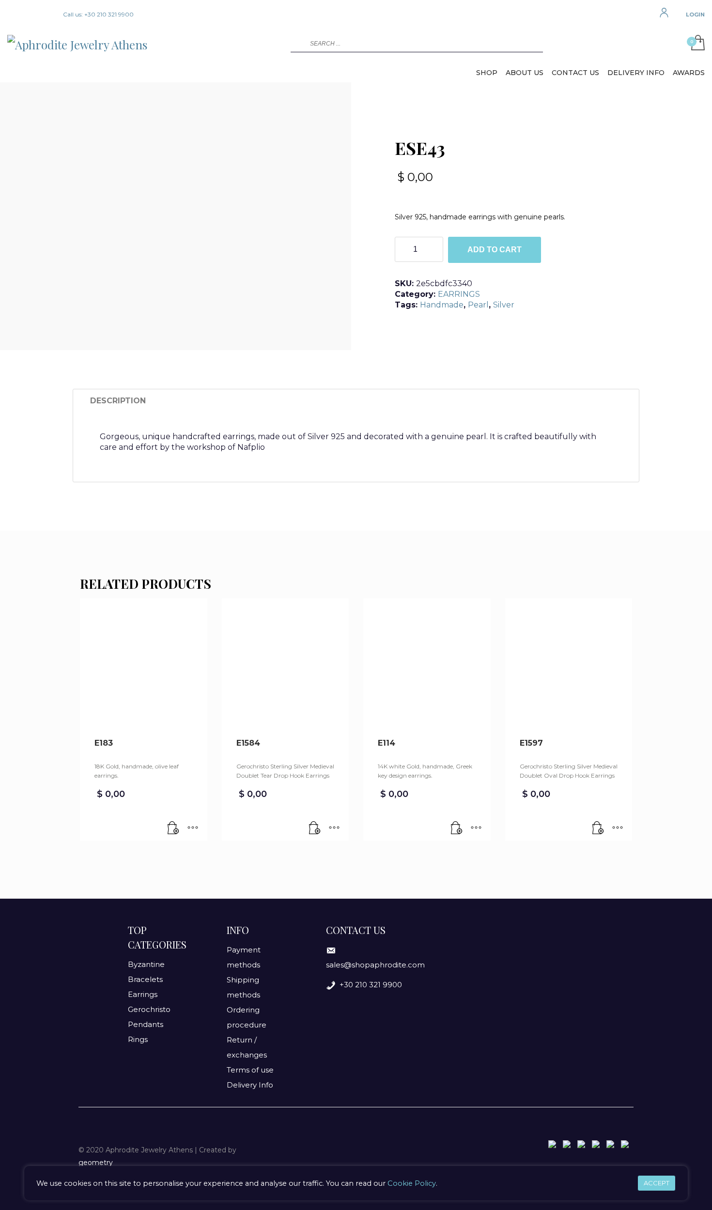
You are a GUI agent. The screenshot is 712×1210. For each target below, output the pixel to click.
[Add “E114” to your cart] (456, 828)
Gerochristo (149, 1009)
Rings (138, 1039)
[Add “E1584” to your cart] (315, 828)
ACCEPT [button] (656, 1183)
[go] (297, 43)
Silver (503, 304)
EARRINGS (459, 294)
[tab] (117, 401)
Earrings (142, 994)
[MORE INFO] (192, 828)
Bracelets (145, 979)
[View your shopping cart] (695, 43)
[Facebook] (14, 14)
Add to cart (494, 249)
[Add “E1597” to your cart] (598, 828)
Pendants (145, 1024)
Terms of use (250, 1069)
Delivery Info (250, 1084)
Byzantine (146, 964)
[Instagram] (29, 14)
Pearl (478, 304)
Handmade (442, 304)
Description (118, 400)
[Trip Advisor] (43, 14)
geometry (95, 1162)
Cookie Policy (411, 1183)
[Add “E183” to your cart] (173, 828)
